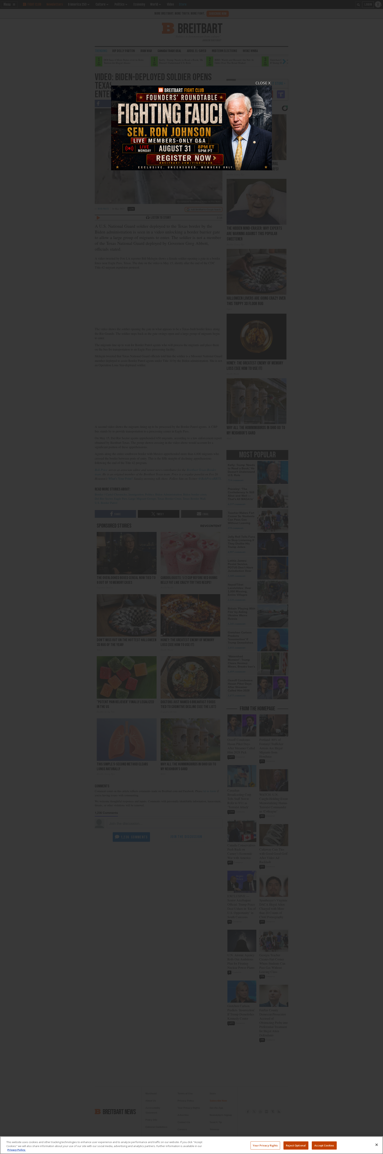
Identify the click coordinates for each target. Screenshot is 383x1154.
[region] (191, 1145)
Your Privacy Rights (265, 1145)
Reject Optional (296, 1145)
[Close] (376, 1144)
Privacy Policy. (16, 1150)
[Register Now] (191, 125)
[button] (191, 577)
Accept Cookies (324, 1145)
